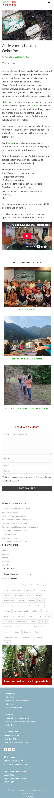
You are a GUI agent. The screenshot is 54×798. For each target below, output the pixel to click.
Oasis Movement (27, 310)
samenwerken (39, 627)
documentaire (9, 601)
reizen (28, 627)
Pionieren (44, 621)
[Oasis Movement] (27, 287)
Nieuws (27, 57)
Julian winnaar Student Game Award (17, 519)
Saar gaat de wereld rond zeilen (14, 523)
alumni (16, 585)
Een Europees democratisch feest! (16, 530)
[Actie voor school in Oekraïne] (27, 25)
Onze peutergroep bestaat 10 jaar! (16, 508)
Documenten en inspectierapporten (21, 721)
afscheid (7, 585)
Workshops (6, 565)
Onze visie (10, 693)
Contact (9, 714)
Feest (41, 601)
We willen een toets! (10, 538)
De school (10, 697)
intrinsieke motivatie (21, 611)
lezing (38, 616)
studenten (27, 632)
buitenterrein (31, 590)
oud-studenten (22, 621)
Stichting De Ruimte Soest (17, 700)
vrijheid (6, 642)
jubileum (36, 611)
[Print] (15, 63)
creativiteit (7, 595)
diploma (29, 595)
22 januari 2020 (16, 57)
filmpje (10, 143)
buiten (6, 590)
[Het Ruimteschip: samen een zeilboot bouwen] (27, 385)
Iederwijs (39, 606)
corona (42, 590)
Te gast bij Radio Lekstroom (13, 516)
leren (6, 616)
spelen (17, 632)
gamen (13, 606)
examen (32, 601)
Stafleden (7, 102)
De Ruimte (19, 595)
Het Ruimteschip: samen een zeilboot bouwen (28, 408)
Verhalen (5, 561)
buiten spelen (17, 590)
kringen (45, 611)
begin (25, 585)
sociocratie (7, 632)
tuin (36, 632)
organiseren (8, 621)
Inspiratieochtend (14, 707)
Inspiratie (7, 611)
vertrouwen (37, 637)
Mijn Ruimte (11, 725)
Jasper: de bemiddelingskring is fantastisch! (20, 527)
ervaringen (21, 601)
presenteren (8, 627)
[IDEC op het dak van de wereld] (27, 336)
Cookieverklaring (27, 796)
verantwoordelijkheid (11, 637)
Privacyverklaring (27, 793)
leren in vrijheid (17, 616)
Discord (39, 595)
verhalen (26, 637)
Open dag (10, 704)
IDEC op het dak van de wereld (27, 359)
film (5, 606)
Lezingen (5, 554)
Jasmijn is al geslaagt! (10, 512)
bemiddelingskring (37, 585)
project (19, 627)
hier (31, 146)
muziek (47, 616)
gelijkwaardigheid (26, 606)
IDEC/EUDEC (32, 105)
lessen (29, 616)
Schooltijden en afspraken (17, 718)
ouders (34, 621)
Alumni (5, 550)
